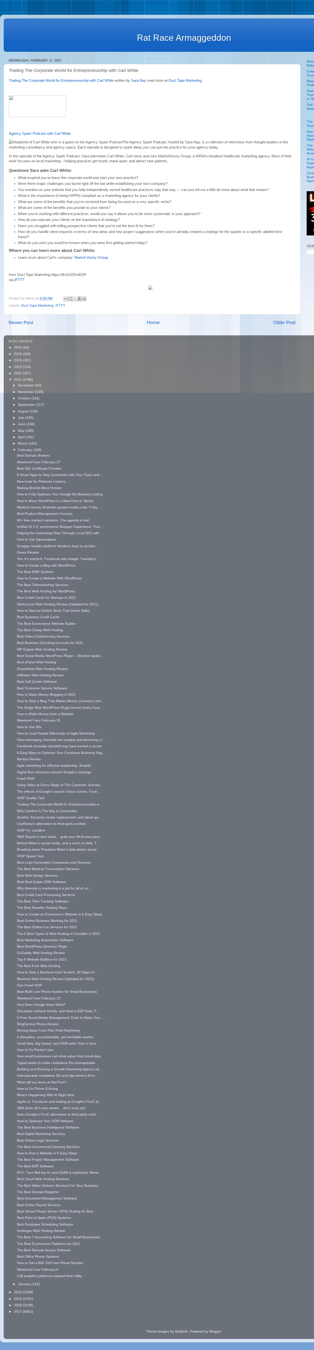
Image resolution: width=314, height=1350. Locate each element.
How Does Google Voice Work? (41, 1005)
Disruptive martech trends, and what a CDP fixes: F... (58, 1011)
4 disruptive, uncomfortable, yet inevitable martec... (56, 1037)
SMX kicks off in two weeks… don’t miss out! (51, 1108)
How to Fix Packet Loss (35, 1050)
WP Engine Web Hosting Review (42, 649)
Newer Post (21, 322)
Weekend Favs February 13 (38, 998)
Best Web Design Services (37, 875)
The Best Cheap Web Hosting (40, 630)
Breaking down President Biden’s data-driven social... (58, 849)
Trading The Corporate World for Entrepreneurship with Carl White (61, 80)
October (24, 398)
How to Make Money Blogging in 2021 (46, 694)
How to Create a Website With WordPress (49, 578)
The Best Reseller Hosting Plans (42, 908)
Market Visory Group (91, 257)
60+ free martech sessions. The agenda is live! (53, 520)
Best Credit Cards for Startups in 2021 (46, 598)
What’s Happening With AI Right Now (45, 1095)
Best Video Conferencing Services (43, 636)
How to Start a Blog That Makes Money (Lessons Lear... (60, 701)
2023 (18, 367)
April (22, 437)
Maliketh (181, 1331)
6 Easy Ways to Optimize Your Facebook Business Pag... (61, 753)
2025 (18, 354)
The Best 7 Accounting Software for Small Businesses (58, 1237)
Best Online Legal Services (38, 1140)
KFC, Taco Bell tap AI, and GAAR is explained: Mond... (59, 1172)
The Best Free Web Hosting (38, 966)
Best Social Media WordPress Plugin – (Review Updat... (60, 656)
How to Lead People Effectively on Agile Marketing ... (58, 733)
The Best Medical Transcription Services (48, 869)
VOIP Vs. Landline (31, 830)
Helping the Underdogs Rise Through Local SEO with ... (60, 533)
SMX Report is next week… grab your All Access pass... (60, 837)
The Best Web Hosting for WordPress (46, 591)
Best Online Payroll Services (39, 1205)
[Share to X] (75, 298)
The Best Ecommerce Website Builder (46, 624)
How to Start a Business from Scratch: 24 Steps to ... (57, 972)
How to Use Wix (29, 727)
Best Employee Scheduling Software (45, 1224)
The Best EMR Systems (35, 572)
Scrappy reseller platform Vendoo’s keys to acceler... (57, 546)
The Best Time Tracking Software (42, 901)
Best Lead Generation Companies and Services (54, 862)
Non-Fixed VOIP (29, 985)
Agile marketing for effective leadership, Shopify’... (55, 765)
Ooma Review (28, 552)
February (25, 450)
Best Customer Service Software (42, 688)
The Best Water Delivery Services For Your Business (57, 1185)
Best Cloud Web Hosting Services (43, 1179)
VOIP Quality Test (30, 798)
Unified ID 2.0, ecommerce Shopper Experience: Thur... (60, 527)
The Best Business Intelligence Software (48, 1127)
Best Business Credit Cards (38, 617)
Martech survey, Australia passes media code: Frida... (58, 507)
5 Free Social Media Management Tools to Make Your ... (61, 1018)
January (24, 1284)
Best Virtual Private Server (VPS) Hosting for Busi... (56, 1211)
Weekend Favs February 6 (37, 1269)
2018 (18, 1305)
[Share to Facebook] (79, 298)
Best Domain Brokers (33, 455)
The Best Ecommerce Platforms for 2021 (48, 1244)
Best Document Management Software (47, 1198)
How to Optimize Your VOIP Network (45, 1121)
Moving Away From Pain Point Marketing (48, 1030)
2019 (18, 1299)
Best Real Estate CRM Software (41, 882)
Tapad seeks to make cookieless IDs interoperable (56, 1063)
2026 (18, 347)
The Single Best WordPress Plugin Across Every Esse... (60, 707)
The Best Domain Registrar (38, 1192)
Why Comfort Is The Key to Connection (47, 811)
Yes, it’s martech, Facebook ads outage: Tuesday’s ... (58, 559)
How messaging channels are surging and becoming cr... (61, 740)
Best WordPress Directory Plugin (42, 946)
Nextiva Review (29, 759)
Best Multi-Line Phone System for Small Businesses (57, 992)
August (24, 411)
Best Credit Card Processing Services (46, 895)
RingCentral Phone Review (38, 1024)
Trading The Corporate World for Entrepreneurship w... (59, 804)
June (22, 424)
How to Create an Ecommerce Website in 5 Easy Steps (59, 914)
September (27, 405)
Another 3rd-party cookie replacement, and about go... (59, 817)
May (22, 431)
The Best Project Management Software (48, 1159)
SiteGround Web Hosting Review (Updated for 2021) (57, 604)
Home (153, 322)
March (23, 443)
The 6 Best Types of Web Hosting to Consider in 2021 (58, 934)
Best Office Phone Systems (38, 1256)
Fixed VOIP (26, 778)
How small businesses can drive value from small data (59, 1056)
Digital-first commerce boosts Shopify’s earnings (54, 772)
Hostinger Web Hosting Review (41, 1231)
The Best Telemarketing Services (42, 585)
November (26, 392)
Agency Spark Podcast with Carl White (40, 134)
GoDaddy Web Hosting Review (41, 953)
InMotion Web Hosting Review (40, 675)
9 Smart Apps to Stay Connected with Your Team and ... (60, 475)
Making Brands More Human (39, 488)
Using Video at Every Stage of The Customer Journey (58, 785)
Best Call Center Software (37, 681)
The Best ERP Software (35, 1166)
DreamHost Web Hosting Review (42, 669)
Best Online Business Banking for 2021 (47, 921)
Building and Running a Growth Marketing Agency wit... (59, 1069)
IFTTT (19, 280)
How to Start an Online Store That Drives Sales (53, 611)
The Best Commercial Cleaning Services (48, 1147)
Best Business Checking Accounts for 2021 (50, 643)
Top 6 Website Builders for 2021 (42, 959)
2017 (18, 1311)
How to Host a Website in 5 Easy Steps (47, 1153)
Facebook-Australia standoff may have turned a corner (59, 746)
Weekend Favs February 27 (38, 462)
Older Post (284, 322)
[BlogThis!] (70, 298)
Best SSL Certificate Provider (39, 468)
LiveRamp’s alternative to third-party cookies (51, 824)
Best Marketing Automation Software (45, 940)
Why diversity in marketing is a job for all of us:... (54, 888)
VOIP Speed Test (30, 856)
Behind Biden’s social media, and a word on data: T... (58, 843)
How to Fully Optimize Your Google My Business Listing (60, 494)
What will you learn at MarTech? (42, 1082)
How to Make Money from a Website (45, 714)
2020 (18, 1292)
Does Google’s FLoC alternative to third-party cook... (58, 1114)
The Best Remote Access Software (44, 1250)
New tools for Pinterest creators (41, 481)
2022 (18, 373)
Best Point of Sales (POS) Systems (44, 1218)
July (21, 418)
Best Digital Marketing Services (41, 1134)
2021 (18, 380)
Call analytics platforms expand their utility (49, 1276)
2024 (18, 360)
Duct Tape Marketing (185, 80)
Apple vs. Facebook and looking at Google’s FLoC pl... (59, 1102)
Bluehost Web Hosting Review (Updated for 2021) (55, 979)
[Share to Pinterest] (84, 298)
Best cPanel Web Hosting (36, 662)
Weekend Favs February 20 (38, 720)
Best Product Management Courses (44, 514)
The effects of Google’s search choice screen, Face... (58, 791)
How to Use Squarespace (36, 539)
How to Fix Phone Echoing (37, 1089)
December (26, 385)
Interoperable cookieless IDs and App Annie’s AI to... (57, 1075)
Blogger (215, 1331)
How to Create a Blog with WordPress (46, 565)
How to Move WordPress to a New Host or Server (55, 501)
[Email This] (65, 298)
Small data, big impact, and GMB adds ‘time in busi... (58, 1043)
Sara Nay (138, 80)
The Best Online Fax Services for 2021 (47, 927)
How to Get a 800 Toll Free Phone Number (50, 1263)
